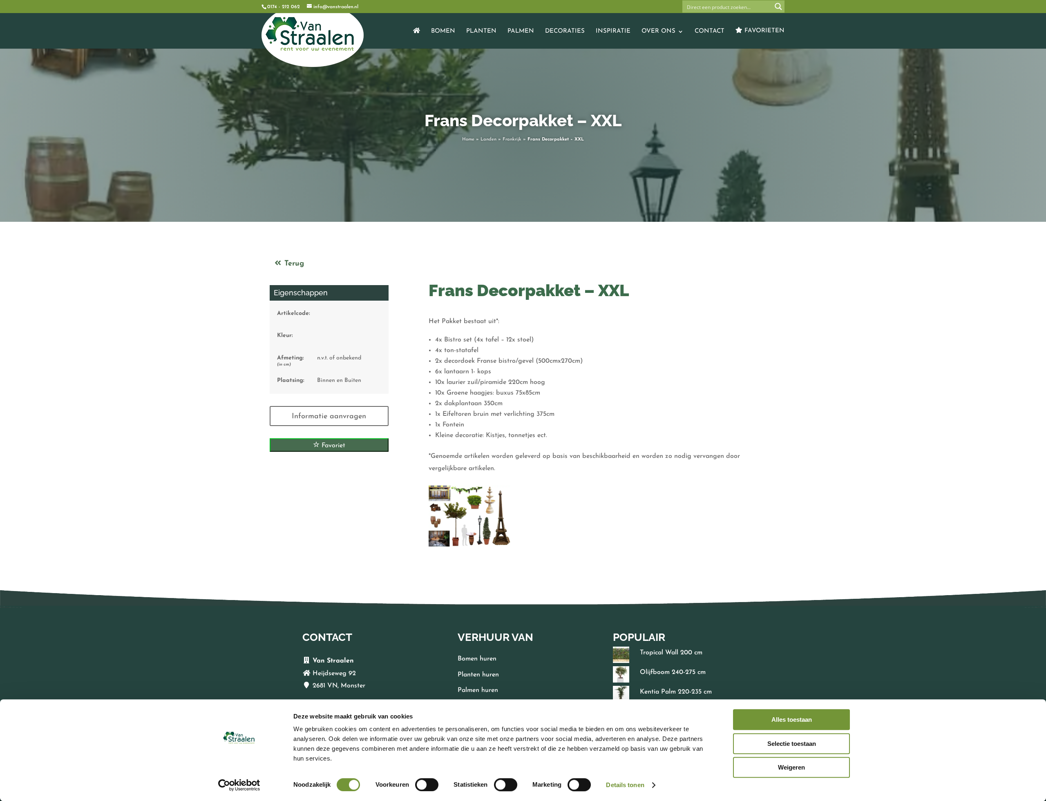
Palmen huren (478, 690)
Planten (481, 31)
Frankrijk (512, 139)
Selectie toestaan (791, 743)
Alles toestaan (791, 719)
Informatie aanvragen (329, 416)
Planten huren (478, 675)
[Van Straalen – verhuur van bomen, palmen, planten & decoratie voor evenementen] (416, 38)
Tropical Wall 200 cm (671, 652)
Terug (293, 264)
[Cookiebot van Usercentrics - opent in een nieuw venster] (239, 785)
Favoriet (332, 445)
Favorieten (763, 31)
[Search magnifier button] (778, 6)
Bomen (443, 31)
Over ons (658, 31)
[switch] (426, 784)
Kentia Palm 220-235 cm (676, 692)
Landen (488, 139)
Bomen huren (477, 659)
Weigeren (791, 767)
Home (468, 139)
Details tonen (625, 784)
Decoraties (565, 31)
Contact (709, 31)
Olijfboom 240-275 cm (673, 672)
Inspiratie (613, 31)
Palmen (520, 31)
